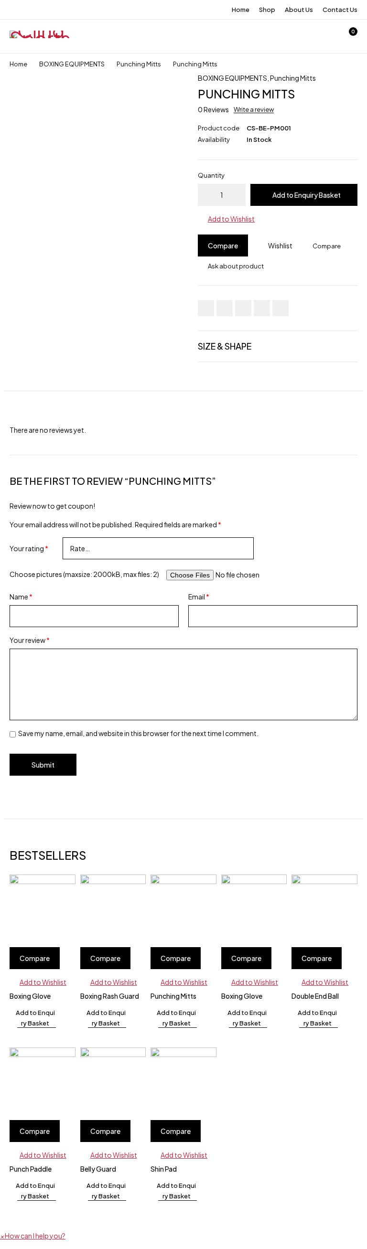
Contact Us (340, 9)
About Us (299, 9)
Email (198, 596)
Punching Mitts (139, 64)
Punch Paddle (31, 1168)
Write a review (254, 109)
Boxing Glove (30, 996)
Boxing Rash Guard (109, 996)
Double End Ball (315, 996)
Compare (223, 245)
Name (21, 596)
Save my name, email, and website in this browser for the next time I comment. (138, 733)
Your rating (29, 548)
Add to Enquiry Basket (306, 195)
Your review (30, 640)
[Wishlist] (323, 36)
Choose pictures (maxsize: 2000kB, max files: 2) (84, 574)
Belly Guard (98, 1168)
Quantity (211, 175)
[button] (226, 219)
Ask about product (236, 266)
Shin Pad (164, 1168)
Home (240, 9)
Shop (267, 9)
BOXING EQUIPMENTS (72, 64)
